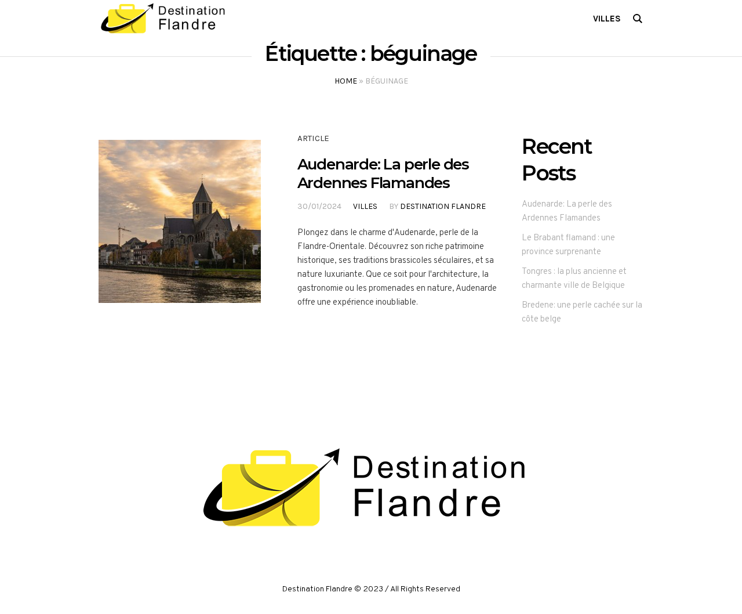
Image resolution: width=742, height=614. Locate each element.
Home (345, 81)
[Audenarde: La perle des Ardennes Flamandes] (180, 221)
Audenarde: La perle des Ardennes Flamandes (383, 173)
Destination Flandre (443, 206)
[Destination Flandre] (371, 488)
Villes (365, 206)
